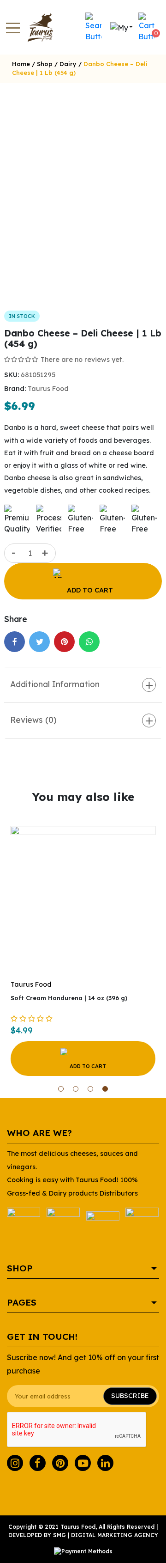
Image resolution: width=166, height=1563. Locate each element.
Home (21, 63)
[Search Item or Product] (93, 27)
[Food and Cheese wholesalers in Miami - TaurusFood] (36, 27)
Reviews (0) (33, 719)
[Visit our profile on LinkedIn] (105, 1463)
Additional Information (55, 684)
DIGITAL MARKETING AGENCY (114, 1535)
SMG (59, 1535)
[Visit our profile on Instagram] (15, 1463)
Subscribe (130, 1396)
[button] (61, 1089)
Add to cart (90, 590)
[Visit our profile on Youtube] (83, 1463)
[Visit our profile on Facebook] (38, 1463)
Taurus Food (48, 389)
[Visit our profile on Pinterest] (60, 1463)
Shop (45, 63)
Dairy (68, 63)
